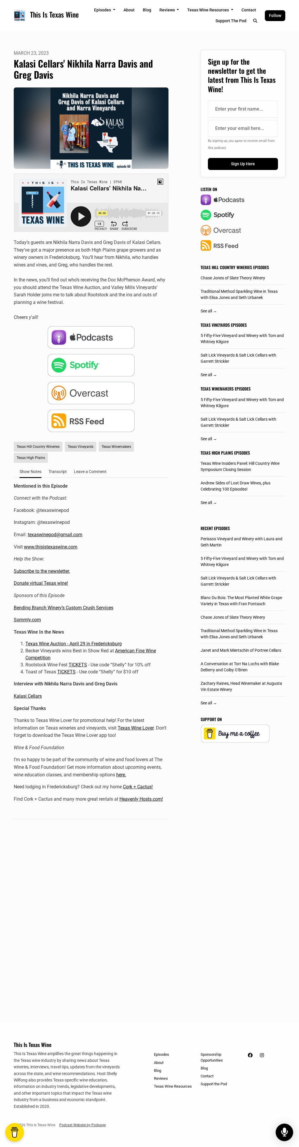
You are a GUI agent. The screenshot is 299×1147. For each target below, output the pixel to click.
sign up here (243, 163)
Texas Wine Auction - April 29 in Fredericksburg (73, 643)
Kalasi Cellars (28, 696)
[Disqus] (91, 906)
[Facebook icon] (250, 1055)
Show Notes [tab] (30, 471)
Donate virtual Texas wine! (41, 583)
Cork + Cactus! (138, 787)
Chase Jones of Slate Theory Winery (233, 278)
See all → (209, 311)
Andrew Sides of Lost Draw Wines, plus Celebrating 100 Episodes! (235, 486)
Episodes (103, 10)
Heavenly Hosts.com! (141, 799)
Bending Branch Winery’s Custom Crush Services (63, 608)
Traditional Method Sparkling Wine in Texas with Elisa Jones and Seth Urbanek (239, 294)
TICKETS (78, 665)
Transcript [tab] (57, 471)
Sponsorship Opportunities (212, 1057)
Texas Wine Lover (136, 728)
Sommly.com (27, 619)
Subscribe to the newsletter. (42, 571)
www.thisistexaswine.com (50, 547)
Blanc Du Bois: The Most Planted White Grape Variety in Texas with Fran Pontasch (241, 600)
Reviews (167, 10)
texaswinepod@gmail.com (55, 534)
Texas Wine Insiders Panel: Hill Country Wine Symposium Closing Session (240, 466)
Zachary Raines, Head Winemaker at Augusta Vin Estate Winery (241, 686)
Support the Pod (230, 20)
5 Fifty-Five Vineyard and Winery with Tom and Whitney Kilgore (242, 338)
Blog (147, 10)
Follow (275, 15)
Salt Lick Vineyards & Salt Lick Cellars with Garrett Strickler (238, 358)
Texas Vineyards (215, 325)
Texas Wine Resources (208, 10)
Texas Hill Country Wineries (226, 267)
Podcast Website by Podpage (82, 1125)
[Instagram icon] (262, 1055)
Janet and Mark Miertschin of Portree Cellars (241, 650)
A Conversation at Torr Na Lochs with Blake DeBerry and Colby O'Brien (240, 666)
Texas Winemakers (217, 388)
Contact (248, 10)
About (129, 10)
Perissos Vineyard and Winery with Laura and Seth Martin (241, 541)
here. (121, 775)
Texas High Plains (217, 452)
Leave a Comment (90, 471)
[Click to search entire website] (255, 21)
